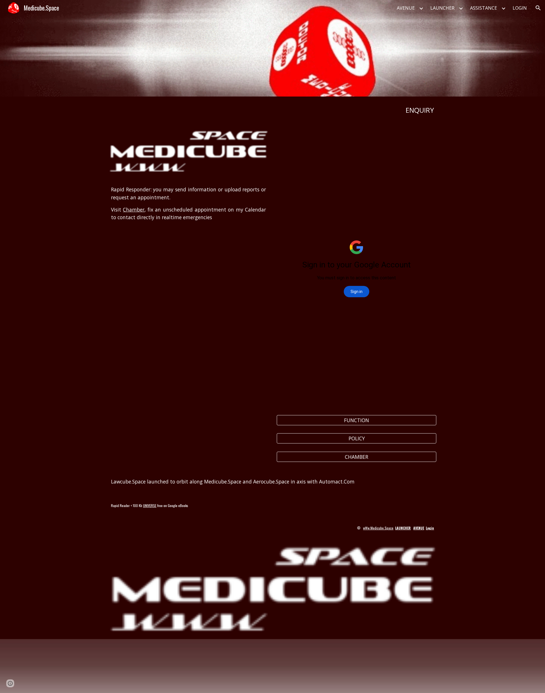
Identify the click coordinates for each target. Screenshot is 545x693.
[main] (272, 110)
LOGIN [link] (520, 8)
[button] (538, 8)
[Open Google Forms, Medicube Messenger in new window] (425, 137)
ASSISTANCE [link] (483, 8)
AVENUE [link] (406, 8)
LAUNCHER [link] (442, 8)
